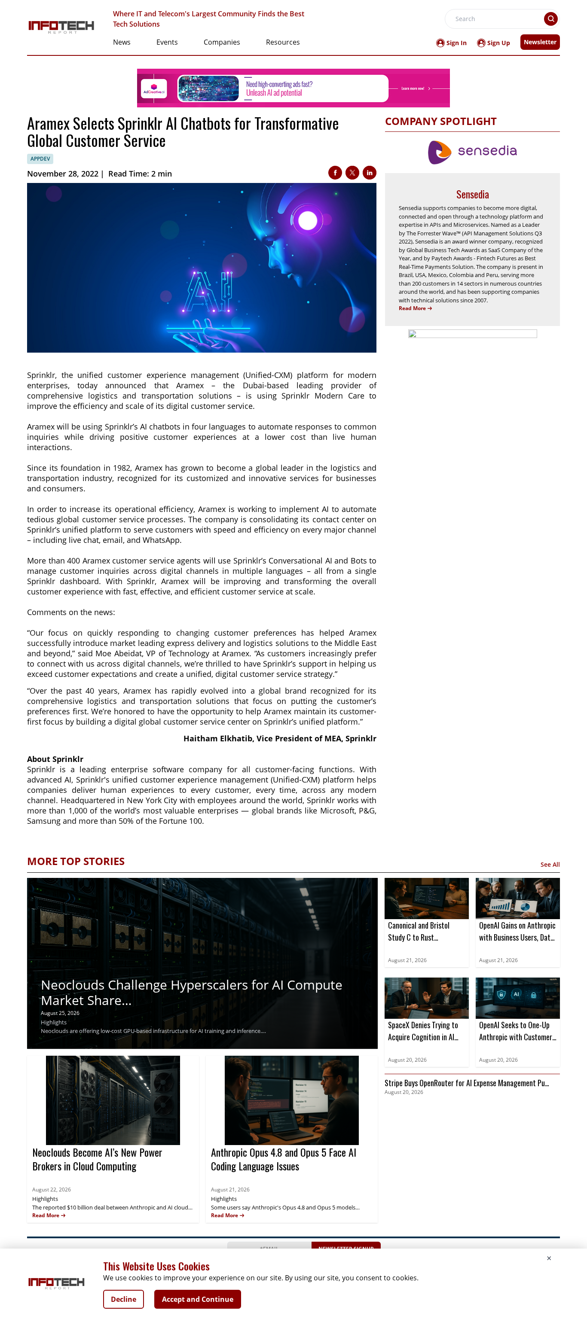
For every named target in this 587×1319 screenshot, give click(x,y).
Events (167, 42)
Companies (222, 42)
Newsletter (540, 42)
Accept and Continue (197, 1299)
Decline (123, 1299)
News (122, 42)
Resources (283, 42)
